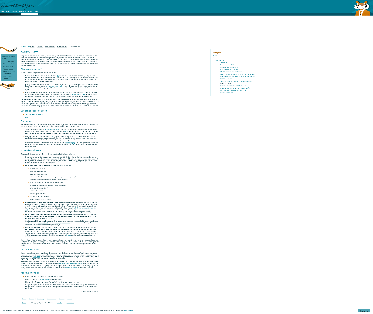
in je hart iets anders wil (53, 86)
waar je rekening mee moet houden (70, 263)
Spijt (26, 117)
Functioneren (22, 11)
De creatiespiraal (44, 279)
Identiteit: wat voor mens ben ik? (231, 72)
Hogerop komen (8, 69)
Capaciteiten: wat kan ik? (229, 69)
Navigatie (217, 53)
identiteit (53, 136)
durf (58, 76)
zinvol (66, 131)
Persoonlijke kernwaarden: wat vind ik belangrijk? (237, 76)
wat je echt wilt (43, 223)
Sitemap (24, 303)
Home (3, 11)
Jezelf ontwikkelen (9, 61)
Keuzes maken (225, 83)
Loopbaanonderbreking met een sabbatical (235, 90)
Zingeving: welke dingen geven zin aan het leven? (237, 74)
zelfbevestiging (70, 143)
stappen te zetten (71, 267)
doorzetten (36, 257)
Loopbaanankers (226, 79)
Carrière (29, 11)
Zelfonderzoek (50, 47)
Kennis (36, 11)
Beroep (8, 11)
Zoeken (41, 14)
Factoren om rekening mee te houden (233, 86)
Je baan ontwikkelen (9, 64)
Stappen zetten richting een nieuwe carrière (235, 88)
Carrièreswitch (62, 47)
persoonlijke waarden (62, 223)
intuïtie (68, 235)
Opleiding (14, 11)
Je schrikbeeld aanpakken (34, 114)
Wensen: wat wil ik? (227, 65)
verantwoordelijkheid (52, 129)
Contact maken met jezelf (229, 67)
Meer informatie (128, 310)
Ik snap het (364, 311)
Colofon (59, 303)
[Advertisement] (186, 30)
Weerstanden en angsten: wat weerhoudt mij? (236, 81)
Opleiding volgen (8, 66)
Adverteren (70, 303)
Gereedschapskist (226, 93)
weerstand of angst (78, 94)
